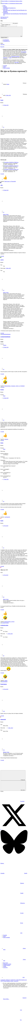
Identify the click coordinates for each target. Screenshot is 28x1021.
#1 (3, 127)
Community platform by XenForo (14, 979)
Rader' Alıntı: (6, 214)
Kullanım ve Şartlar (7, 964)
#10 (4, 711)
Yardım (4, 966)
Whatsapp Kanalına (15, 56)
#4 (3, 369)
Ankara (4, 345)
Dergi (4, 5)
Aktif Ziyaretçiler (6, 13)
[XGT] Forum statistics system (9, 981)
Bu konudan (23, 51)
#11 (4, 750)
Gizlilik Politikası (6, 965)
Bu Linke (17, 62)
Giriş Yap (2, 44)
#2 (3, 212)
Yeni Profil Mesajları (20, 10)
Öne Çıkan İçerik (6, 10)
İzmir (4, 395)
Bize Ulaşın (5, 962)
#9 (3, 655)
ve (10, 181)
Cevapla (2, 173)
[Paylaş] (13, 116)
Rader (8, 84)
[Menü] (1, 2)
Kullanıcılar (5, 12)
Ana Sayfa (5, 967)
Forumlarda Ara (12, 7)
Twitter (10, 57)
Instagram (5, 57)
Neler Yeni (5, 9)
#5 (3, 420)
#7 (3, 547)
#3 (3, 290)
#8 (3, 597)
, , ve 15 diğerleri (14, 385)
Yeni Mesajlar (6, 7)
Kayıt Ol (2, 46)
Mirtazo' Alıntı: (6, 752)
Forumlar (5, 6)
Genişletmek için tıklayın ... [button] (8, 250)
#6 (3, 501)
